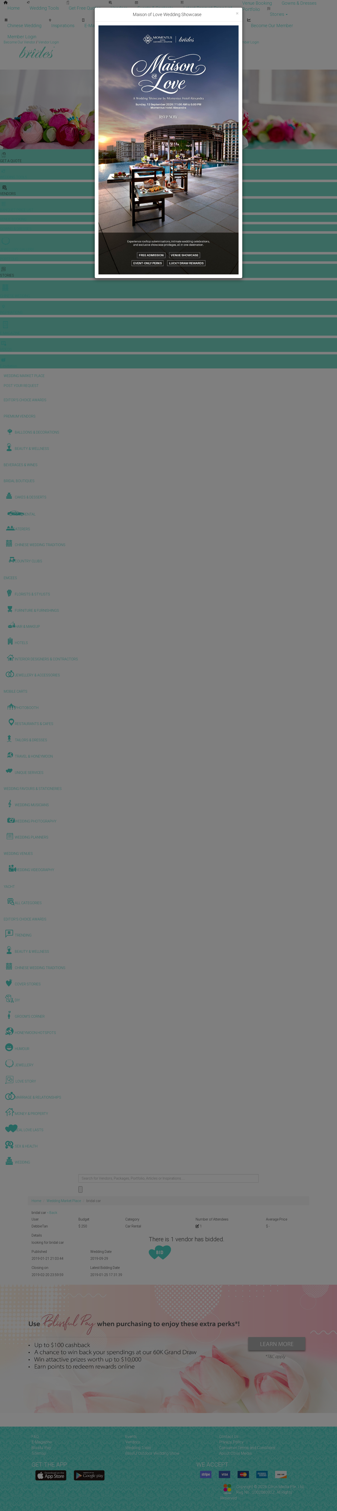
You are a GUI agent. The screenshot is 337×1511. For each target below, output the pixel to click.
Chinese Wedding (24, 25)
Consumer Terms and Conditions (247, 1447)
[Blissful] (50, 1475)
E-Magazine (95, 25)
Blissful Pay (41, 1447)
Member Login (21, 36)
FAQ (35, 1436)
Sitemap (39, 1453)
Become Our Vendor (185, 25)
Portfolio (251, 9)
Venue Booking (257, 3)
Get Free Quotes (85, 8)
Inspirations (63, 25)
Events (131, 1436)
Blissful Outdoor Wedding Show (152, 1453)
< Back (52, 1213)
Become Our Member (272, 25)
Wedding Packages (136, 25)
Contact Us (228, 1436)
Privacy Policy (231, 1442)
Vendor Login (227, 25)
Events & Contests (155, 8)
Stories (277, 14)
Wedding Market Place (64, 1201)
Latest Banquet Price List (207, 8)
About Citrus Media (235, 1453)
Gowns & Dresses (299, 3)
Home (13, 8)
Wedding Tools (44, 8)
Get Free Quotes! (186, 42)
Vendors (119, 8)
